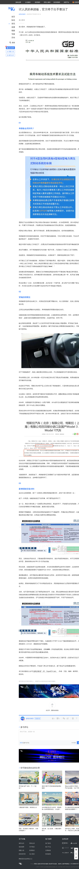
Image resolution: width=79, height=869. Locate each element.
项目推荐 (21, 847)
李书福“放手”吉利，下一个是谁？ (28, 787)
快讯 (13, 20)
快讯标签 (48, 854)
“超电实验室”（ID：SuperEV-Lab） (45, 671)
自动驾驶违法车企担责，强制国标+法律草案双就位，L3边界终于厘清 (51, 808)
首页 (13, 16)
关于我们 (32, 847)
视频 (13, 30)
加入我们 (32, 854)
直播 (13, 27)
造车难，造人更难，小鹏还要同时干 (51, 829)
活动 (13, 37)
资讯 (13, 23)
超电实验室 (22, 14)
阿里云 (36, 864)
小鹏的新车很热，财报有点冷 (28, 807)
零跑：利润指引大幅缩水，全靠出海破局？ (28, 829)
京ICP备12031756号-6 (64, 867)
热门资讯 (48, 843)
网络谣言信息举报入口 (25, 859)
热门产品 (48, 847)
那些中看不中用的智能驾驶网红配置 (51, 787)
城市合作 (21, 843)
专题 (13, 34)
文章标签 (48, 850)
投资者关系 (22, 854)
